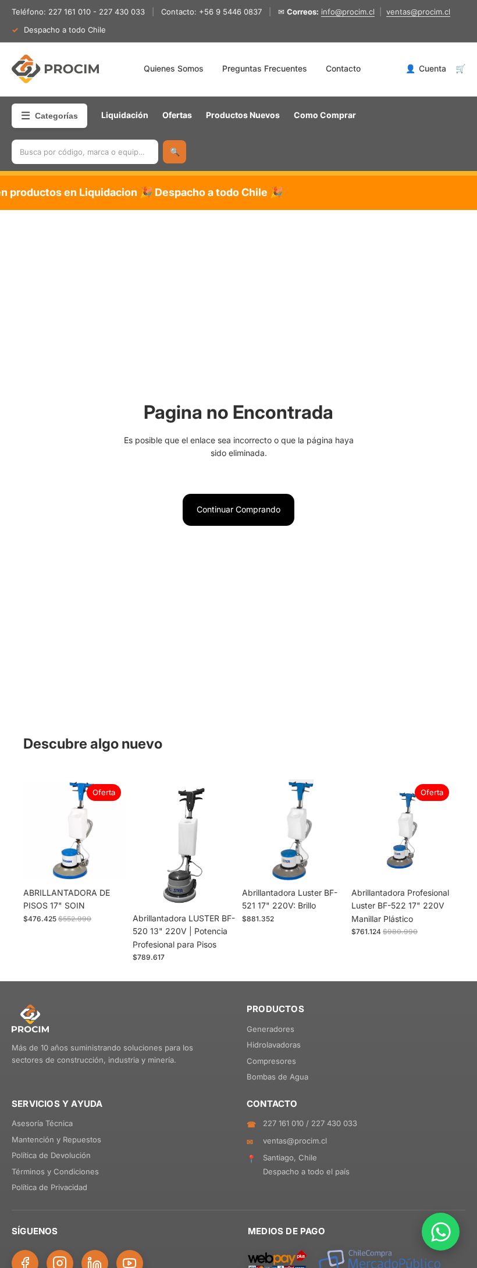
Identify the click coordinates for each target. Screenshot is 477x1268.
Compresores (271, 1061)
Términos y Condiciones (55, 1171)
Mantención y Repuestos (56, 1139)
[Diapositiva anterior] (36, 830)
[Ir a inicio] (55, 69)
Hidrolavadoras (274, 1044)
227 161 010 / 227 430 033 (310, 1123)
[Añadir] (107, 863)
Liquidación (124, 115)
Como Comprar (325, 115)
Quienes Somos (174, 68)
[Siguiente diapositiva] (113, 830)
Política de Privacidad (49, 1187)
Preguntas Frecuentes (264, 68)
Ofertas (177, 115)
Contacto (343, 68)
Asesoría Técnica (42, 1123)
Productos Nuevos (243, 115)
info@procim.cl (348, 11)
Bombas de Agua (277, 1076)
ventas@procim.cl (418, 11)
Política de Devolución (51, 1155)
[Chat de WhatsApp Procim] (441, 1232)
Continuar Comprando (238, 509)
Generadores (270, 1029)
